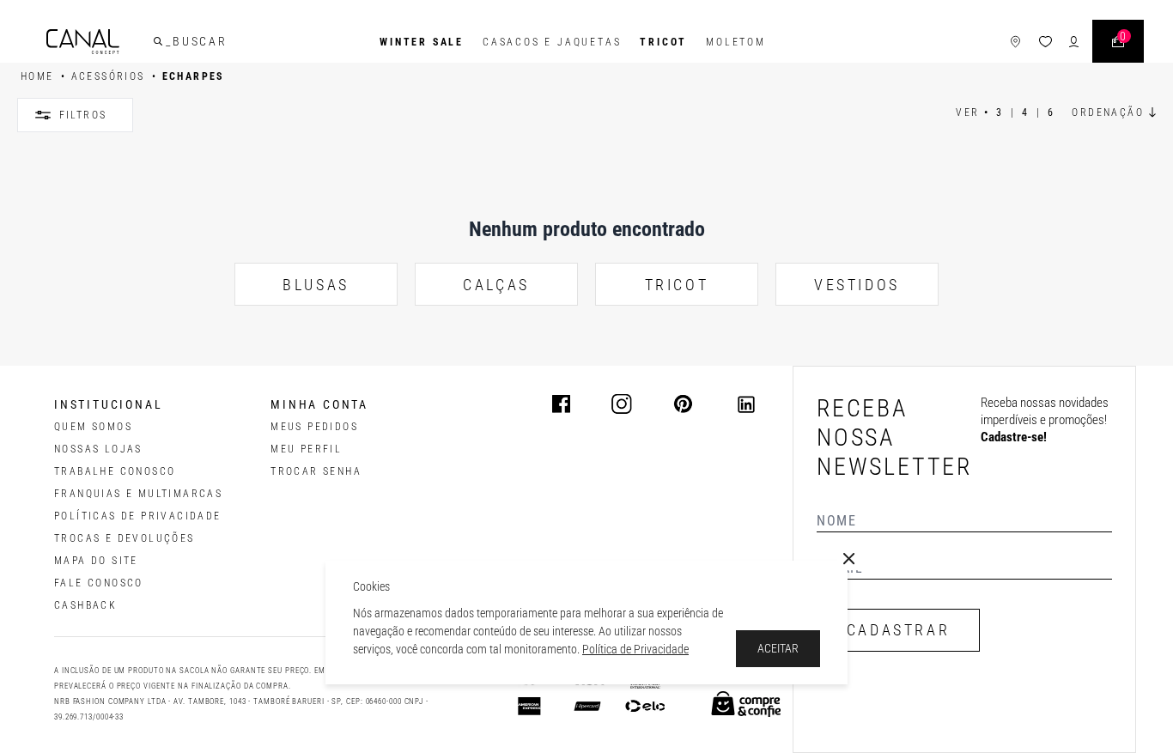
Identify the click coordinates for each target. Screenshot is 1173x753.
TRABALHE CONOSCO (114, 471)
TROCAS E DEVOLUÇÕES (124, 538)
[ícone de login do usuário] (1074, 41)
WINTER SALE (422, 42)
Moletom (736, 42)
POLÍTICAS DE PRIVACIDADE (138, 516)
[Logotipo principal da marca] (82, 41)
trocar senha (316, 471)
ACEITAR (778, 648)
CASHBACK (85, 605)
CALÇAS (496, 285)
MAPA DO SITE (96, 561)
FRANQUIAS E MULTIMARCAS (138, 494)
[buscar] (158, 41)
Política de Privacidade (635, 649)
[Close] (849, 559)
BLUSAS (316, 285)
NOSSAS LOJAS (98, 449)
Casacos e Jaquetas (552, 42)
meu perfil (306, 449)
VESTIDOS (857, 285)
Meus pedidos (314, 427)
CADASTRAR (898, 630)
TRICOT (663, 42)
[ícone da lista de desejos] (1045, 41)
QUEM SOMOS (93, 427)
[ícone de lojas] (1015, 41)
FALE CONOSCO (98, 583)
